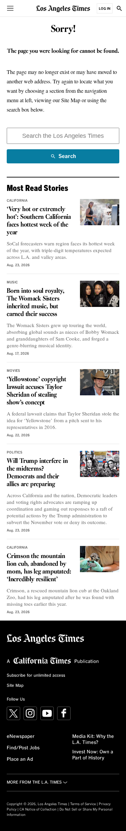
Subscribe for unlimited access (36, 676)
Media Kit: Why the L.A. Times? (93, 739)
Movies (13, 370)
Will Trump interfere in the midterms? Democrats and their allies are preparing (37, 473)
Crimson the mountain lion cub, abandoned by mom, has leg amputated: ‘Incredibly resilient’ (39, 568)
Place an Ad (20, 759)
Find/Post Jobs (23, 748)
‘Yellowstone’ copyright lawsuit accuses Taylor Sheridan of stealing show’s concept (36, 391)
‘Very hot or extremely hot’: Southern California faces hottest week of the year (39, 221)
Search (67, 158)
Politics (15, 452)
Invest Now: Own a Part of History (92, 755)
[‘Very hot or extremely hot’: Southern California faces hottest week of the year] (99, 212)
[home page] (63, 8)
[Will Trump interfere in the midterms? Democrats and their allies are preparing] (99, 464)
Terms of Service (83, 804)
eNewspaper (21, 736)
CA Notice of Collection (37, 809)
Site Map (15, 686)
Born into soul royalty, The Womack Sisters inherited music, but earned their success (35, 302)
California (17, 200)
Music (12, 282)
